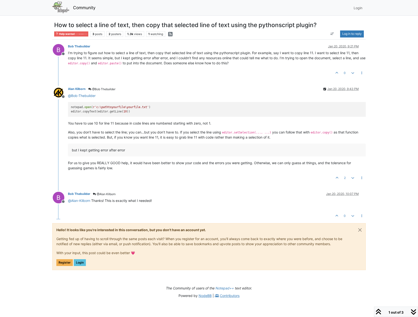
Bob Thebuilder (79, 46)
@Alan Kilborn (106, 194)
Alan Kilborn (77, 89)
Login (80, 262)
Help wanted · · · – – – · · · (73, 34)
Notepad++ (225, 288)
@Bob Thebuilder (103, 89)
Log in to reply (352, 34)
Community (84, 7)
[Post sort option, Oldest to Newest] (332, 33)
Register (65, 262)
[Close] (360, 229)
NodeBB (205, 296)
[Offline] (60, 49)
